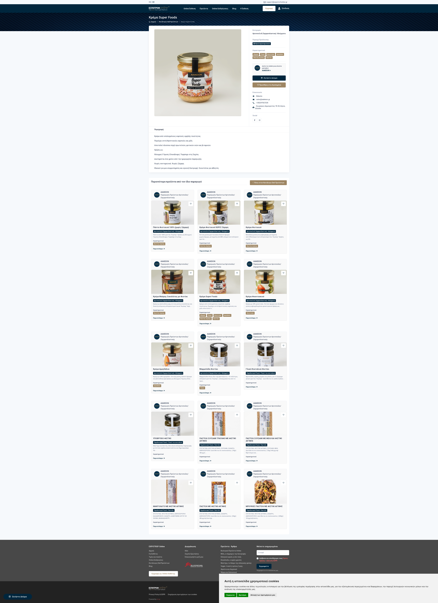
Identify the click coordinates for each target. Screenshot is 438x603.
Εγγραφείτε (264, 566)
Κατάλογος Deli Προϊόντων (168, 22)
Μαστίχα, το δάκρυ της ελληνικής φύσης (236, 563)
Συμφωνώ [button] (230, 595)
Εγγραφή (269, 8)
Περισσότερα (158, 249)
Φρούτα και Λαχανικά (229, 569)
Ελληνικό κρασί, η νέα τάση (231, 557)
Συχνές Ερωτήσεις (192, 554)
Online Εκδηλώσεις (220, 9)
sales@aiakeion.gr (263, 99)
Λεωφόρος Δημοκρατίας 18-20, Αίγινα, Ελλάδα (270, 107)
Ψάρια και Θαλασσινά (229, 572)
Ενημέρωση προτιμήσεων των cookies (182, 594)
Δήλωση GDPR (271, 561)
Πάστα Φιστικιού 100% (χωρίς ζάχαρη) (171, 227)
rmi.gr (158, 599)
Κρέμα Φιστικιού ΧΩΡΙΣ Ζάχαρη (213, 227)
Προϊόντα (204, 9)
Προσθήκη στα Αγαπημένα (270, 85)
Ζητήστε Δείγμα (19, 596)
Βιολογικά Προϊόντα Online (231, 551)
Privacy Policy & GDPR (157, 594)
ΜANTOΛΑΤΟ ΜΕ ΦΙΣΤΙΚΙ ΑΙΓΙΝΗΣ (168, 506)
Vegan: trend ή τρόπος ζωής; (232, 566)
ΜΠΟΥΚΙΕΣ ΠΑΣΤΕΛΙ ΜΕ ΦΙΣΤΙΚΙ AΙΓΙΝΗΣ (264, 506)
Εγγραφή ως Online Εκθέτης (163, 574)
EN (150, 2)
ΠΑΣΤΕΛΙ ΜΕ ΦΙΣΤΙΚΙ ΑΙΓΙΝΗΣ (212, 506)
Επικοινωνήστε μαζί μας (194, 557)
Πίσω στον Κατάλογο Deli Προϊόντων (269, 183)
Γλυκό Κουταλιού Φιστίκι (257, 369)
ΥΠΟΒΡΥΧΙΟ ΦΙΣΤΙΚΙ (162, 438)
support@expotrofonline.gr (276, 2)
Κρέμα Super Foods (208, 296)
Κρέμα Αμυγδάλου (161, 369)
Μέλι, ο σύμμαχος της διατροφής (233, 554)
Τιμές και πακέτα (155, 557)
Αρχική (153, 22)
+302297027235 (262, 103)
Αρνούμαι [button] (242, 595)
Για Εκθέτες (153, 554)
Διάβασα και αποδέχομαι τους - (273, 559)
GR (153, 2)
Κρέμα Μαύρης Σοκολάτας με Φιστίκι (170, 296)
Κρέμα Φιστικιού (253, 227)
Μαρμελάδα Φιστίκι (208, 369)
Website (259, 96)
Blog (234, 9)
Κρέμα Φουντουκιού (255, 296)
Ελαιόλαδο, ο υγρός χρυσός (231, 560)
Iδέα (186, 551)
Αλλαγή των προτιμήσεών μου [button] (262, 595)
